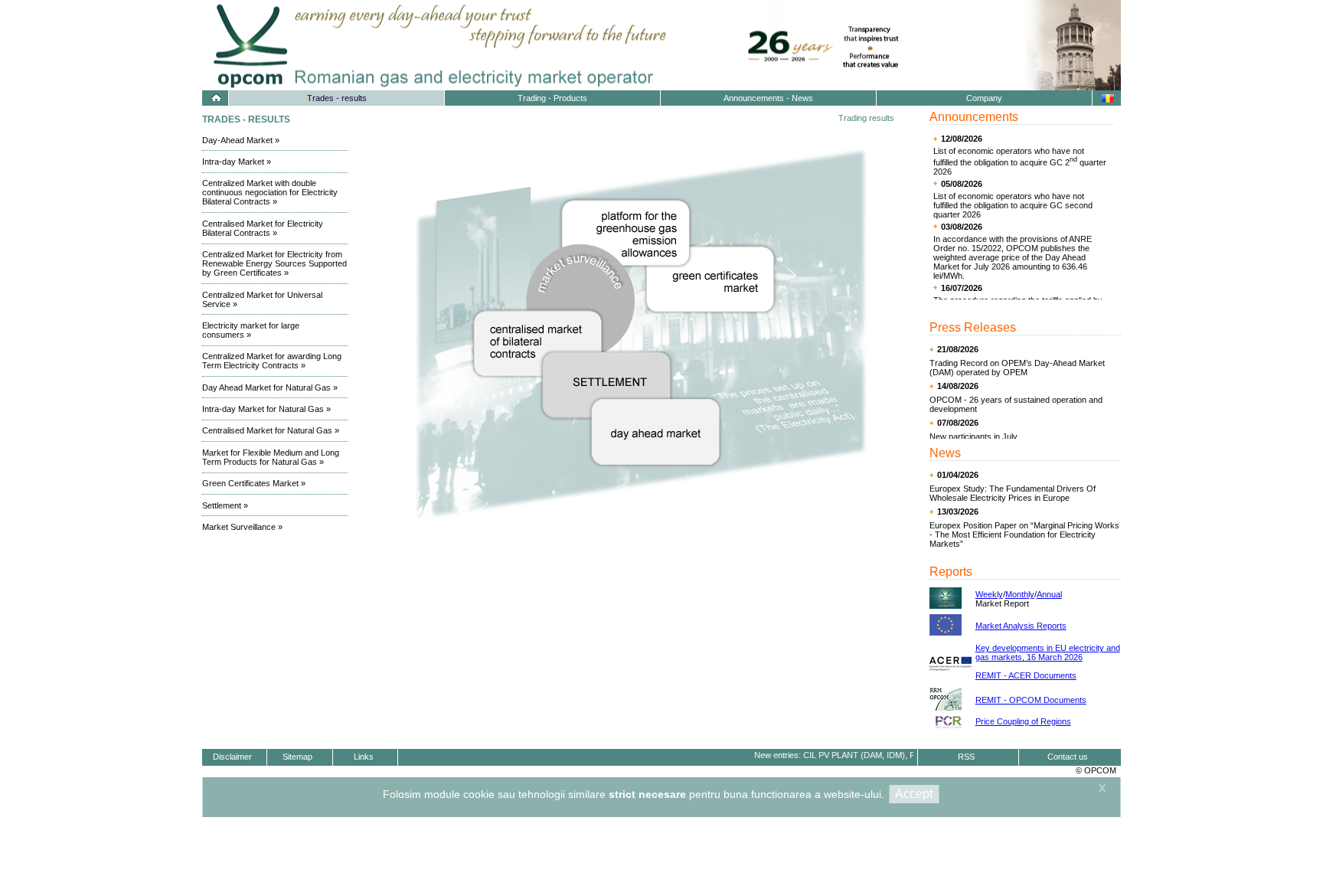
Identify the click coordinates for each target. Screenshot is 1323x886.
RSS (966, 756)
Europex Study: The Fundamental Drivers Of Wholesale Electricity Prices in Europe (1012, 493)
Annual (1049, 594)
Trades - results (337, 98)
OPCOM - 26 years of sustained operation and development (1015, 404)
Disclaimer (232, 756)
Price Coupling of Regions (1023, 721)
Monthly (1019, 594)
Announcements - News (768, 98)
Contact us (1067, 756)
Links (364, 756)
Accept (914, 793)
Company (984, 98)
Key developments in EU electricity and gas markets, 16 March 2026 (1047, 652)
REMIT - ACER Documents (1025, 675)
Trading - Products (552, 98)
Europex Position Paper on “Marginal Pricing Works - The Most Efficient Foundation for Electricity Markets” (1024, 534)
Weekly (989, 594)
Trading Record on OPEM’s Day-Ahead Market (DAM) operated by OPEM (1017, 367)
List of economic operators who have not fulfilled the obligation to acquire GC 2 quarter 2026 (1019, 161)
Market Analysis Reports (1021, 625)
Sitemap (297, 756)
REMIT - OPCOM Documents (1030, 700)
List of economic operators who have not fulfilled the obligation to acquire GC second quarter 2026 (1013, 205)
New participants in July (973, 436)
